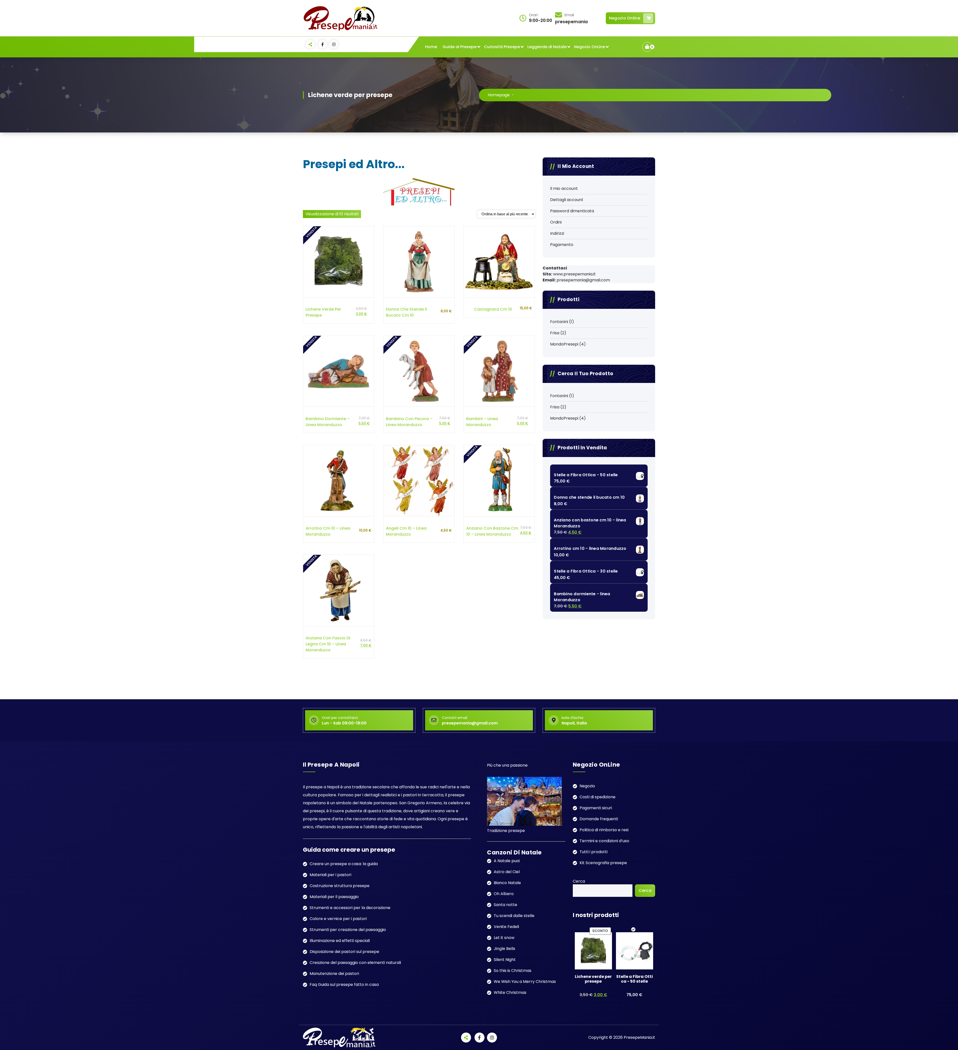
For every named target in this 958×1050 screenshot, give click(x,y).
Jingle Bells (504, 948)
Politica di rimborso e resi (604, 830)
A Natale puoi (507, 861)
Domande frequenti (599, 819)
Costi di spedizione (597, 797)
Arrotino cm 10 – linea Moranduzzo (328, 531)
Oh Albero (504, 894)
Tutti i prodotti (593, 852)
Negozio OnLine (589, 47)
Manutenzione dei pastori (334, 973)
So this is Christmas (512, 970)
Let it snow (504, 937)
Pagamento (561, 244)
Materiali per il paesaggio (334, 897)
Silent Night (505, 959)
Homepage (499, 95)
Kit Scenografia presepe (603, 863)
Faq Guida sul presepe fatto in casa (344, 984)
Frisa (554, 333)
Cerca (579, 881)
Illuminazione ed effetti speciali (340, 940)
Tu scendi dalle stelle (514, 916)
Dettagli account (566, 200)
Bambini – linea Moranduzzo (482, 422)
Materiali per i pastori (330, 875)
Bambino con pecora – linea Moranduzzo (409, 422)
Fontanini (559, 322)
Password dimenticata (572, 211)
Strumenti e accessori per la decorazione (350, 908)
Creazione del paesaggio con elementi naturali (355, 962)
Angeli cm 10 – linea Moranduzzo (406, 531)
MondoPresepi (564, 344)
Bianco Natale (507, 883)
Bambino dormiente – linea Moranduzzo (328, 422)
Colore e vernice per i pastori (338, 919)
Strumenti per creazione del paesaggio (348, 930)
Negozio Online (624, 18)
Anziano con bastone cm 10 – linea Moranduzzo (492, 531)
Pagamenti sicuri (596, 808)
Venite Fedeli (506, 927)
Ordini (556, 222)
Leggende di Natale (547, 47)
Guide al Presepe (460, 47)
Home (431, 47)
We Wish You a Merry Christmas (525, 981)
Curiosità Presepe (502, 47)
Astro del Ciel (507, 872)
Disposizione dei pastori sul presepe (344, 951)
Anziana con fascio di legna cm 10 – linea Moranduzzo (328, 644)
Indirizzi (557, 233)
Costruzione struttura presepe (339, 886)
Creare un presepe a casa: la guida (344, 864)
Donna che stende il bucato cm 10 (406, 312)
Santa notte (505, 905)
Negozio (587, 786)
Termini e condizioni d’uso (604, 841)
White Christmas (510, 992)
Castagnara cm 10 (493, 309)
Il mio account (564, 188)
